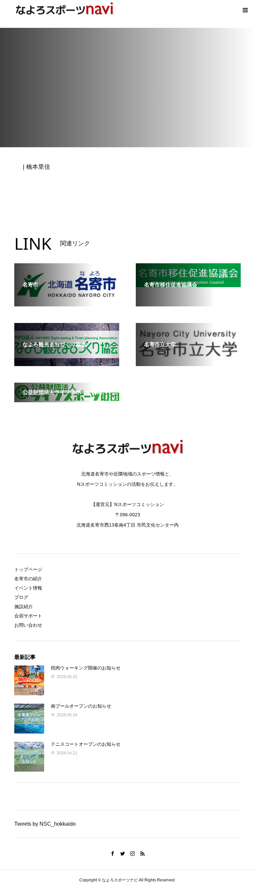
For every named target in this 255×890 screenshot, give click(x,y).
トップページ (28, 569)
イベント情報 (28, 588)
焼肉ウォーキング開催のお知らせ (86, 667)
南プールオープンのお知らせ (81, 706)
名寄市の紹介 (28, 578)
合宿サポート (28, 615)
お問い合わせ (28, 625)
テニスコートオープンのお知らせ (86, 744)
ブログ (21, 597)
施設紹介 (23, 606)
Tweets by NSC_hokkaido (45, 824)
